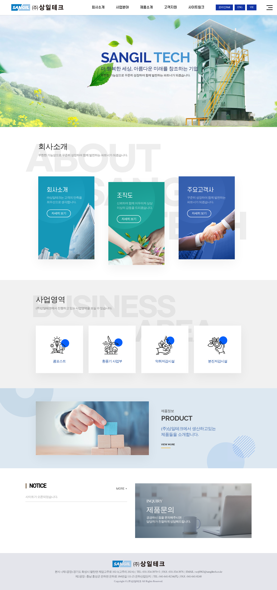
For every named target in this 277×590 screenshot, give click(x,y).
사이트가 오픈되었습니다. (41, 496)
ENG (239, 7)
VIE (252, 7)
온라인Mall (224, 7)
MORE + (121, 488)
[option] (138, 63)
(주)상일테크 (37, 7)
